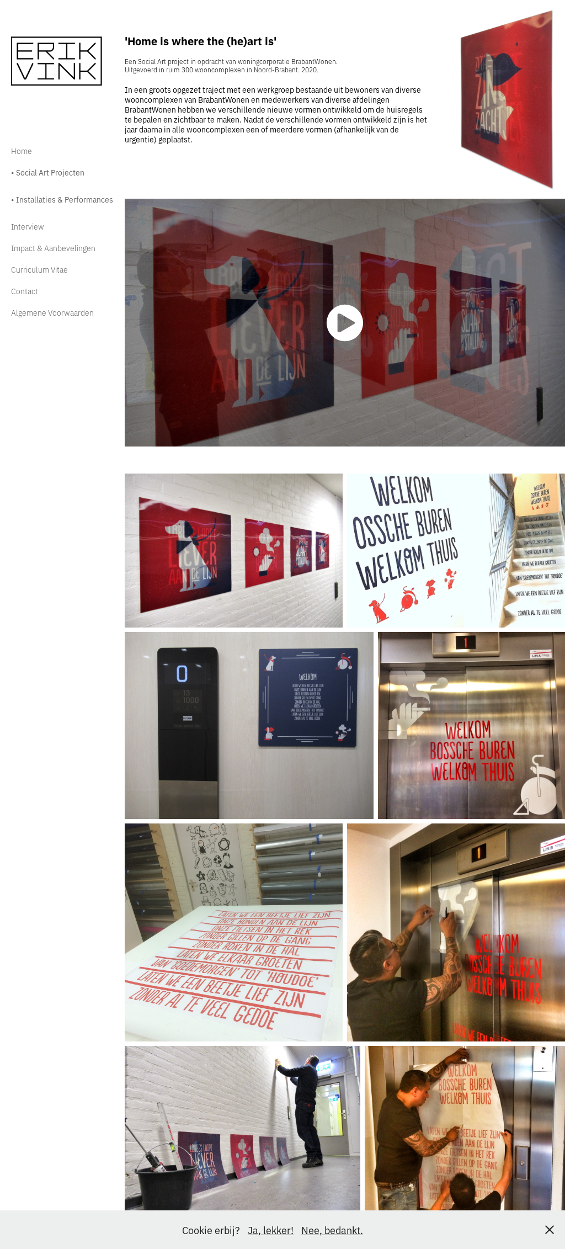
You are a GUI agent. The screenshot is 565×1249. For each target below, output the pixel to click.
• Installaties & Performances (62, 199)
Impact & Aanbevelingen (53, 247)
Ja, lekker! (271, 1229)
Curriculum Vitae (39, 269)
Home (21, 150)
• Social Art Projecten (47, 172)
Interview (27, 226)
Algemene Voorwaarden (52, 312)
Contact (24, 290)
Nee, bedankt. (332, 1229)
